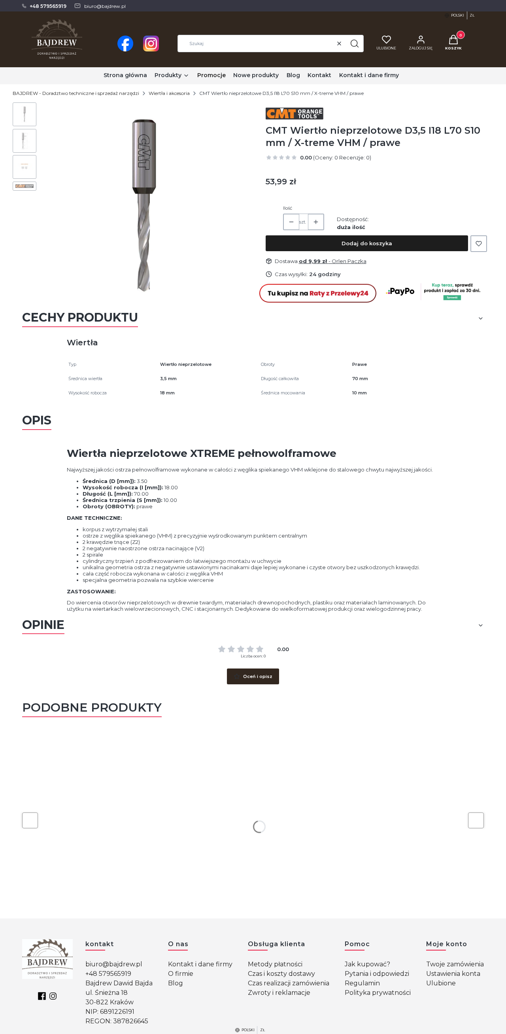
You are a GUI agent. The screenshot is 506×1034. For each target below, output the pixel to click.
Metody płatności (275, 964)
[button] (354, 43)
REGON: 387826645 (116, 1021)
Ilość (287, 208)
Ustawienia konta (453, 973)
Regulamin (362, 983)
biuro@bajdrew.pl (113, 964)
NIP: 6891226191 (109, 1011)
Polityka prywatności (378, 992)
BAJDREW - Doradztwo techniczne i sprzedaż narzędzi (76, 93)
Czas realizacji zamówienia (288, 983)
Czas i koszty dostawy (281, 973)
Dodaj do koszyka (367, 243)
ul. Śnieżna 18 (106, 992)
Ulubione (441, 983)
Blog (175, 983)
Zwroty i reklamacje (279, 992)
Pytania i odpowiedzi (377, 973)
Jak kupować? (367, 964)
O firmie (180, 973)
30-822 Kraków (109, 1002)
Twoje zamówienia (455, 964)
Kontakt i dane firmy (200, 964)
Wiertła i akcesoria (169, 93)
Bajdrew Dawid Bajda (119, 983)
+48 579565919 (108, 973)
